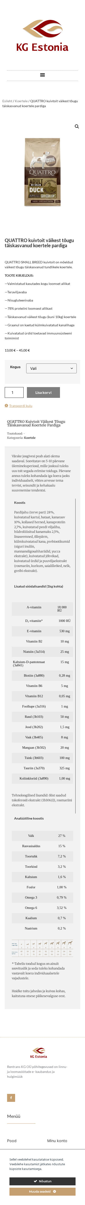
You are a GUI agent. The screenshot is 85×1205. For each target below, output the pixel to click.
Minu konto (57, 1140)
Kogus (15, 367)
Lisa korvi (43, 392)
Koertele (21, 101)
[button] (43, 74)
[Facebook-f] (11, 1098)
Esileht (7, 101)
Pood (12, 1140)
